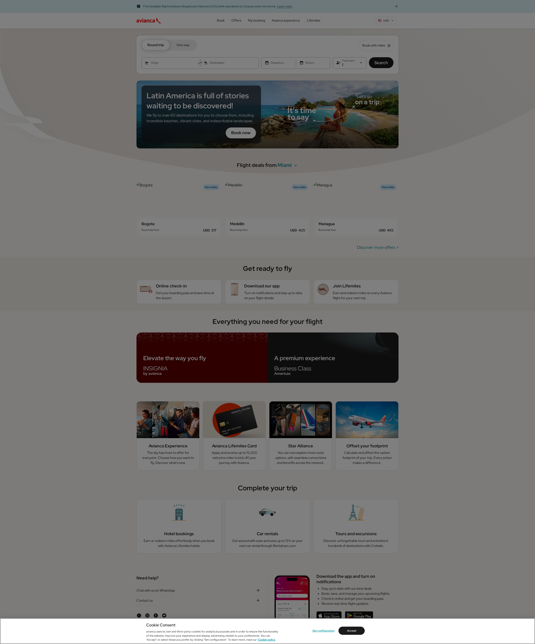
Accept (351, 630)
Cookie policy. (266, 639)
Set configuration (323, 630)
